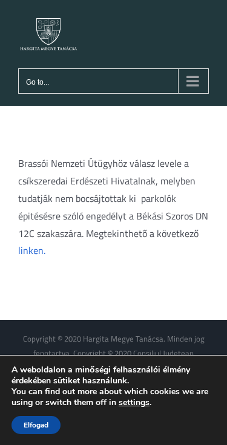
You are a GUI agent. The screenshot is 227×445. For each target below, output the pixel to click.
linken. (31, 250)
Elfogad (36, 425)
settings (134, 402)
